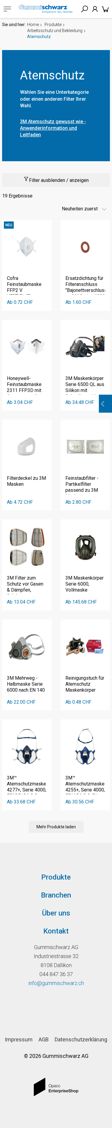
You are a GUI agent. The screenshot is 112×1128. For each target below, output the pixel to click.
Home (33, 24)
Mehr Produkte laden (56, 826)
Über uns (56, 913)
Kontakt (56, 931)
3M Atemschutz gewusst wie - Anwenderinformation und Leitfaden (53, 128)
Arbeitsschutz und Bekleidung (54, 30)
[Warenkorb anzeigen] (105, 9)
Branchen (56, 895)
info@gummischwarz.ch (56, 983)
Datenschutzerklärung (81, 1039)
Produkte (53, 24)
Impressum (19, 1039)
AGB (44, 1039)
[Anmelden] (94, 9)
